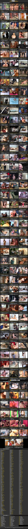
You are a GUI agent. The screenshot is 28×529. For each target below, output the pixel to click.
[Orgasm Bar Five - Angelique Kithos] (14, 16)
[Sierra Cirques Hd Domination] (14, 119)
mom (11, 21)
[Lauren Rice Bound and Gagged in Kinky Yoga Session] (14, 91)
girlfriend (6, 21)
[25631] (2, 499)
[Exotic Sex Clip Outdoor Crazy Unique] (4, 25)
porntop (15, 59)
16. (11, 517)
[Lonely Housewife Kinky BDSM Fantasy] (4, 308)
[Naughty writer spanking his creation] (23, 54)
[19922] (2, 486)
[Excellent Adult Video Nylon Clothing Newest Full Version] (23, 129)
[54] (11, 456)
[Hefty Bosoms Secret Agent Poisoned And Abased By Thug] (14, 82)
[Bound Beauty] (23, 308)
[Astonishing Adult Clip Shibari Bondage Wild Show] (14, 214)
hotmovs (6, 341)
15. (12, 516)
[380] (11, 481)
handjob (5, 256)
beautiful (22, 21)
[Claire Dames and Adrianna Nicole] (14, 373)
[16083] (11, 464)
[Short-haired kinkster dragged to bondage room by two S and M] (4, 35)
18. (11, 518)
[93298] (12, 478)
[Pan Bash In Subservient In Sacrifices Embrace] (23, 423)
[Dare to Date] (23, 138)
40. (21, 524)
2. (2, 517)
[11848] (2, 477)
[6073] (20, 507)
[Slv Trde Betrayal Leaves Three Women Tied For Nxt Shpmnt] (23, 223)
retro (8, 331)
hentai (23, 30)
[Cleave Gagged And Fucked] (4, 326)
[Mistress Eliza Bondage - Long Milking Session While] (14, 385)
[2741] (20, 505)
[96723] (2, 497)
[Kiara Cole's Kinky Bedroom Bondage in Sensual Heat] (23, 232)
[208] (21, 452)
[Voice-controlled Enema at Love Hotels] (14, 72)
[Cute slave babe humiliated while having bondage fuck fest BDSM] (14, 129)
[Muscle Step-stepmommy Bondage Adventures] (14, 25)
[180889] (2, 470)
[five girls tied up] (23, 270)
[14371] (2, 461)
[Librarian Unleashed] (4, 176)
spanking (12, 68)
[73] (11, 470)
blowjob (2, 378)
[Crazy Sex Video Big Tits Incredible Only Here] (14, 308)
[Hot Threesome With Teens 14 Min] (14, 44)
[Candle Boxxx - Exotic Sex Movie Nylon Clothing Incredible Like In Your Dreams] (23, 91)
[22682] (20, 469)
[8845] (2, 491)
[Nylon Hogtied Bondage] (23, 63)
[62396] (11, 491)
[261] (11, 499)
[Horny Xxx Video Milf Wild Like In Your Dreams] (4, 336)
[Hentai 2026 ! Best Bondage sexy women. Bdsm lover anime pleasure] (4, 63)
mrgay (13, 419)
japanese (21, 409)
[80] (20, 502)
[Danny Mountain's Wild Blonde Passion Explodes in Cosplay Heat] (23, 110)
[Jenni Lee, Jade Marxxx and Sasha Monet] (23, 72)
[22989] (2, 485)
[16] (20, 470)
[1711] (20, 480)
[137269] (20, 462)
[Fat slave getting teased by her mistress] (23, 345)
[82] (11, 486)
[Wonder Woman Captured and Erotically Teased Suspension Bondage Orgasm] (4, 157)
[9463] (11, 467)
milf (12, 21)
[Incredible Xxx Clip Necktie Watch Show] (4, 214)
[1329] (20, 504)
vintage (12, 49)
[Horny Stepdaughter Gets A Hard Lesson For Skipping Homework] (4, 185)
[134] (11, 508)
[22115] (2, 494)
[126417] (11, 512)
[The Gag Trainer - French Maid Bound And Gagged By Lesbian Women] (4, 101)
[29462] (2, 507)
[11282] (20, 473)
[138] (1, 451)
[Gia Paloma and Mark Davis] (23, 7)
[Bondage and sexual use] (4, 138)
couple (17, 30)
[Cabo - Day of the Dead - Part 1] (23, 82)
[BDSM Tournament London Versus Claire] (4, 261)
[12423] (2, 467)
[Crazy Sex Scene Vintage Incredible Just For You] (23, 251)
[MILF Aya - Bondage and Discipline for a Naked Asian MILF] (23, 364)
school (6, 68)
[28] (11, 483)
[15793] (11, 476)
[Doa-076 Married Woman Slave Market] (14, 7)
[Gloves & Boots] (23, 242)
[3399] (20, 453)
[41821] (2, 492)
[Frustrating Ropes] (4, 242)
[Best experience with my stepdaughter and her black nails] (4, 395)
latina (12, 115)
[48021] (12, 473)
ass (17, 409)
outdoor (2, 30)
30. (21, 517)
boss (25, 49)
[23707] (11, 477)
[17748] (11, 472)
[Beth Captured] (14, 279)
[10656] (20, 477)
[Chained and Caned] (23, 166)
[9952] (20, 451)
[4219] (2, 484)
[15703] (20, 497)
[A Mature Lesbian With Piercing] (14, 223)
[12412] (11, 453)
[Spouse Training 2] (4, 251)
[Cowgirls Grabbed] (14, 355)
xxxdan (24, 40)
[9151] (20, 456)
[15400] (2, 502)
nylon (23, 68)
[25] (11, 469)
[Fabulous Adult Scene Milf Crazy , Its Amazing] (4, 345)
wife (22, 190)
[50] (11, 462)
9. (1, 522)
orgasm (15, 21)
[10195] (11, 497)
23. (11, 522)
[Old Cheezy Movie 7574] (4, 289)
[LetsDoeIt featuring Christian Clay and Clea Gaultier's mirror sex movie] (23, 385)
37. (20, 522)
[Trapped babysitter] (14, 185)
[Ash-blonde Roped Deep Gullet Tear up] (23, 261)
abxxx (23, 181)
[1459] (2, 469)
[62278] (2, 468)
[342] (20, 483)
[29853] (21, 488)
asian (22, 409)
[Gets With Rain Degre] (14, 298)
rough (14, 68)
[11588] (2, 472)
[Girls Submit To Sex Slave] (14, 176)
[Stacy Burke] (23, 336)
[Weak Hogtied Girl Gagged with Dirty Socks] (4, 91)
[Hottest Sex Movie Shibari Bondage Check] (14, 166)
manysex (15, 181)
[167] (2, 460)
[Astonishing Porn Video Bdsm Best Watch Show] (4, 298)
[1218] (11, 457)
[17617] (11, 507)
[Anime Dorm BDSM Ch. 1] (14, 242)
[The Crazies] (4, 7)
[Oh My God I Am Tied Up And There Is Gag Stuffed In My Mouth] (4, 355)
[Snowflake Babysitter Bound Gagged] (14, 270)
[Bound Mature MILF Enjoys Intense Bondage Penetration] (14, 395)
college (3, 190)
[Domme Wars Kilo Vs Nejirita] (23, 432)
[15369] (2, 452)
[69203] (20, 496)
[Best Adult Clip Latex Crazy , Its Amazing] (23, 414)
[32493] (3, 510)
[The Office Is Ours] (14, 157)
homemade (7, 143)
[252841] (11, 500)
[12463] (21, 459)
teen (11, 49)
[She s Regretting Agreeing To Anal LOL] (23, 35)
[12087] (2, 454)
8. (3, 521)
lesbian (12, 30)
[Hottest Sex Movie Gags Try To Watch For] (23, 289)
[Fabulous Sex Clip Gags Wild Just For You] (4, 404)
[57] (11, 465)
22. (12, 521)
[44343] (21, 464)
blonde (26, 21)
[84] (20, 508)
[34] (20, 460)
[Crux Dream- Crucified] (14, 251)
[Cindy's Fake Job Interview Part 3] (4, 72)
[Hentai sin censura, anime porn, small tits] (23, 25)
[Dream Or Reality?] (14, 138)
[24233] (20, 475)
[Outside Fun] (14, 204)
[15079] (20, 454)
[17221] (20, 510)
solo (22, 209)
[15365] (2, 513)
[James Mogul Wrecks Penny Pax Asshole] (4, 279)
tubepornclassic (24, 247)
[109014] (2, 459)
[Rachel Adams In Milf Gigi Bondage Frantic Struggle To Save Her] (14, 364)
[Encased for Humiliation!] (14, 110)
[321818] (2, 453)
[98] (11, 489)
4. (2, 518)
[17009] (2, 478)
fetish (25, 68)
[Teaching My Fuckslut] (4, 414)
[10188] (12, 461)
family (25, 378)
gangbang (4, 256)
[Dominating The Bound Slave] (23, 176)
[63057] (11, 492)
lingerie (25, 143)
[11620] (2, 456)
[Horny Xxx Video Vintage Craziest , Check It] (4, 270)
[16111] (21, 468)
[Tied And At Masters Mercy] (14, 414)
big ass (11, 96)
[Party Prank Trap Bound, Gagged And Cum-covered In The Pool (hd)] (4, 204)
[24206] (11, 494)
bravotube (19, 447)
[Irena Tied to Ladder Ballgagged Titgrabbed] (4, 44)
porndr (15, 87)
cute (3, 115)
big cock (26, 115)
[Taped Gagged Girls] (4, 364)
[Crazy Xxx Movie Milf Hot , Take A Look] (14, 232)
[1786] (11, 454)
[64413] (11, 484)
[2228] (20, 478)
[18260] (2, 480)
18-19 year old (4, 21)
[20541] (20, 465)
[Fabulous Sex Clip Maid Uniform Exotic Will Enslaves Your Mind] (4, 54)
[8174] (2, 481)
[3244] (2, 483)
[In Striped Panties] (23, 279)
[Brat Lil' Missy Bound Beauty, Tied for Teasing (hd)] (23, 16)
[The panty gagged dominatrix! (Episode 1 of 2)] (4, 317)
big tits (22, 30)
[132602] (2, 462)
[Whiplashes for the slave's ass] (23, 395)
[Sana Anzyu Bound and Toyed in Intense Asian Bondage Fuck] (4, 423)
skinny (7, 49)
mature (4, 390)
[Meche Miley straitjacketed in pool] (14, 101)
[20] (20, 489)
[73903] (21, 500)
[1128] (2, 464)
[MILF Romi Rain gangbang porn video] (4, 82)
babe (25, 390)
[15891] (11, 459)
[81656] (20, 457)
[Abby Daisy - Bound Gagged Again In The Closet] (14, 261)
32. (21, 518)
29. (20, 516)
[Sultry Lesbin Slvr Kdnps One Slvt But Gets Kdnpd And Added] (23, 298)
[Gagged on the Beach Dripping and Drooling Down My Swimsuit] (23, 204)
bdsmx (15, 12)
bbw (12, 143)
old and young (7, 437)
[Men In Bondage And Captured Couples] (14, 317)
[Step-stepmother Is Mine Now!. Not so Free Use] (4, 232)
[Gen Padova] (4, 148)
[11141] (20, 499)
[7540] (2, 473)
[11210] (2, 489)
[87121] (11, 496)
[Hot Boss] (23, 44)
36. (20, 521)
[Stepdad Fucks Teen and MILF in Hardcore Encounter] (23, 373)
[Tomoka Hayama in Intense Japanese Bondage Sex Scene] (23, 404)
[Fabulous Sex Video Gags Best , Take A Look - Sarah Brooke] (23, 148)
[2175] (2, 512)
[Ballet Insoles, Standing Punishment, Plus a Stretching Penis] (4, 166)
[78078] (20, 484)
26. (11, 524)
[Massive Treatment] (14, 195)
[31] (11, 502)
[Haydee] (4, 129)
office (26, 49)
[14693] (11, 504)
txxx (14, 153)
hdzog (15, 219)
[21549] (2, 496)
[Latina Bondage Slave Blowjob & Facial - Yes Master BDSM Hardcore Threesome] (4, 373)
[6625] (2, 504)
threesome (14, 49)
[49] (20, 467)
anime (25, 30)
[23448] (2, 488)
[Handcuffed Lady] (14, 35)
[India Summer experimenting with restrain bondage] (23, 355)
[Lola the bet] (4, 195)
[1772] (11, 480)
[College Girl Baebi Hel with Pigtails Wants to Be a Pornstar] (4, 432)
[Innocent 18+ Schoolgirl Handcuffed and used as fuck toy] (4, 16)
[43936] (11, 505)
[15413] (2, 465)
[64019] (20, 512)
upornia (24, 200)
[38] (11, 451)
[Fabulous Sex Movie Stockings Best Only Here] (23, 195)
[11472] (2, 508)
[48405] (11, 513)
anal (11, 378)
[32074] (11, 468)
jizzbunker (6, 200)
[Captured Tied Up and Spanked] (14, 63)
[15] (2, 500)
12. (2, 524)
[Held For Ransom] (14, 336)
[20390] (21, 492)
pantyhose (17, 350)
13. (1, 525)
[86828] (2, 505)
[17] (11, 510)
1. (2, 516)
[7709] (11, 460)
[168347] (2, 475)
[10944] (21, 472)
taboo (6, 237)
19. (12, 519)
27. (12, 525)
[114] (20, 485)
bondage (17, 21)
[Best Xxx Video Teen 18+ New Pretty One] (9, 442)
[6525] (11, 488)
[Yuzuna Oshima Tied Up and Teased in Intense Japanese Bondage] (14, 423)
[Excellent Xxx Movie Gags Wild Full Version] (14, 345)
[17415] (20, 494)
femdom (17, 390)
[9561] (20, 476)
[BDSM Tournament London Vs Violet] (23, 326)
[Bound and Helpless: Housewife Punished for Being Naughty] (23, 185)
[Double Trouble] (14, 326)
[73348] (11, 485)
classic (5, 331)
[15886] (2, 457)
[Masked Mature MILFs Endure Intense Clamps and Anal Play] (4, 385)
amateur (14, 30)
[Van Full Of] (14, 289)
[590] (20, 481)
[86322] (11, 475)
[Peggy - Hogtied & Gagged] (14, 148)
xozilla (6, 313)
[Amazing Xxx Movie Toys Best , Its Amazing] (23, 157)
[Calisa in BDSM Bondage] (4, 119)
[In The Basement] (23, 119)
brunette (15, 115)
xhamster (25, 12)
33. (21, 519)
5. (2, 519)
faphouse (6, 12)
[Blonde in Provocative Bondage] (4, 110)
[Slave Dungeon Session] (4, 223)
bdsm (13, 21)
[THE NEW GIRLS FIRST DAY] (23, 317)
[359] (11, 452)
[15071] (20, 491)
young (4, 190)
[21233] (21, 486)
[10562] (21, 461)
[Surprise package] (23, 214)
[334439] (2, 476)
